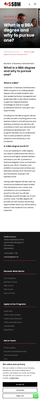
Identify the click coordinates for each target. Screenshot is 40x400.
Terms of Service (11, 355)
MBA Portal (8, 285)
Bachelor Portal (10, 282)
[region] (20, 380)
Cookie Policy (14, 378)
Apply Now (8, 311)
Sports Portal (9, 293)
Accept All (20, 384)
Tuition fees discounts (13, 322)
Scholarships (9, 326)
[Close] (37, 363)
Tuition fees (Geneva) (13, 318)
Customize (20, 390)
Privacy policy (9, 348)
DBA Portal (8, 289)
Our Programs (10, 278)
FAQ (5, 359)
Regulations (8, 329)
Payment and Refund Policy (15, 351)
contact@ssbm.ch (11, 257)
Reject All (20, 396)
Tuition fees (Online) (12, 315)
